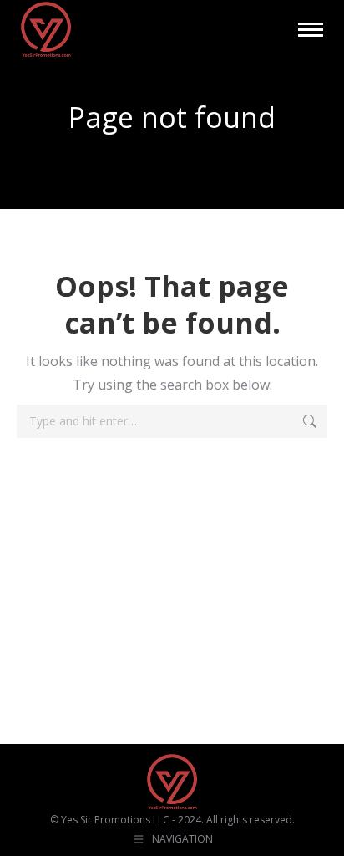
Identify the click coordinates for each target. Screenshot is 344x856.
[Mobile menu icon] (310, 29)
